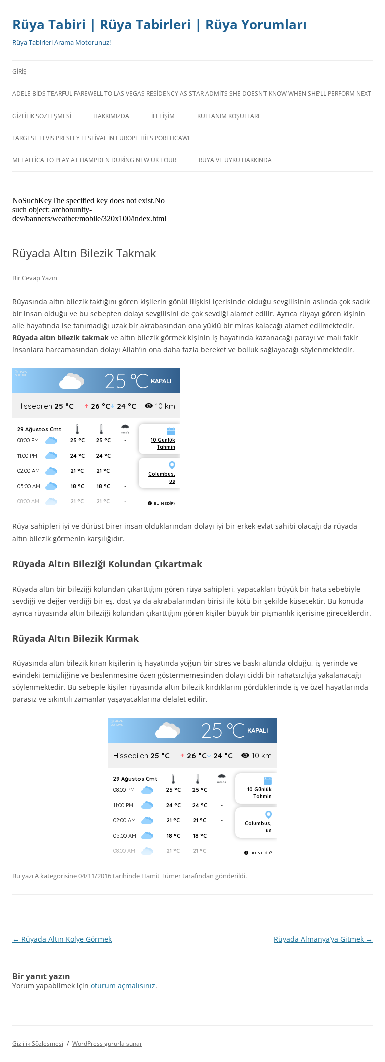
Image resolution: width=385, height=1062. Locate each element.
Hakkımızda (111, 116)
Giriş (19, 71)
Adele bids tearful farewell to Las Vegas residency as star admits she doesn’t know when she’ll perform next (191, 93)
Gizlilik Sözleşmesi (41, 116)
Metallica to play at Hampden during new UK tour (94, 160)
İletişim (163, 116)
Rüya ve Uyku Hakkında (235, 160)
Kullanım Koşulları (228, 116)
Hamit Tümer (161, 875)
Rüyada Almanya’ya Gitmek (323, 939)
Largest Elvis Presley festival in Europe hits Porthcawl (101, 138)
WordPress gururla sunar (107, 1043)
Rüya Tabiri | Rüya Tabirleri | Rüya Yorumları (159, 24)
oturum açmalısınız (123, 985)
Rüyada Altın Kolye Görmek (62, 939)
